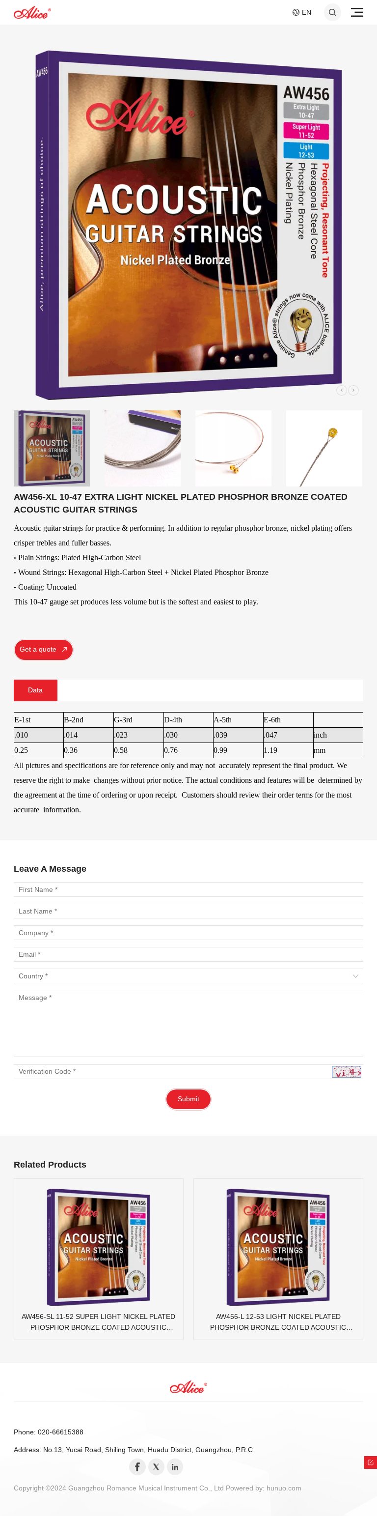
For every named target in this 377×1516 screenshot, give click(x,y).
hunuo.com (284, 1488)
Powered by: (246, 1488)
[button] (341, 390)
